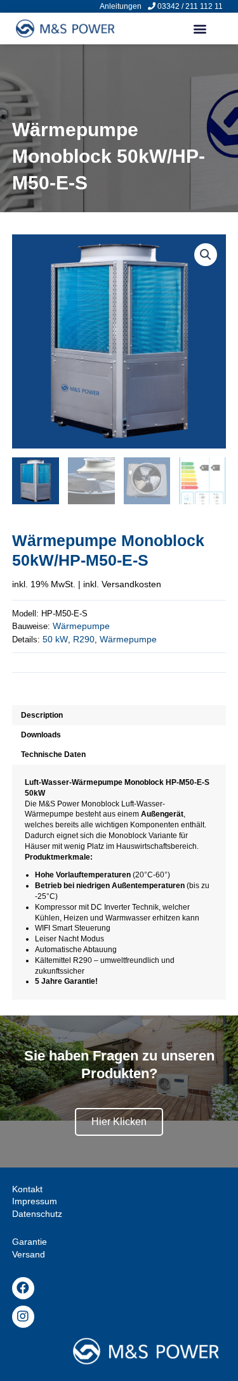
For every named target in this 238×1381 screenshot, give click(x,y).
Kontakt (27, 1189)
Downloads (41, 734)
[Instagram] (23, 1317)
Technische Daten (53, 754)
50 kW (55, 639)
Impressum (34, 1201)
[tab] (119, 715)
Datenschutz (37, 1214)
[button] (199, 28)
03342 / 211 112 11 (190, 6)
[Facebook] (23, 1288)
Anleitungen (121, 6)
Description (42, 715)
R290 (84, 639)
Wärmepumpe (81, 626)
